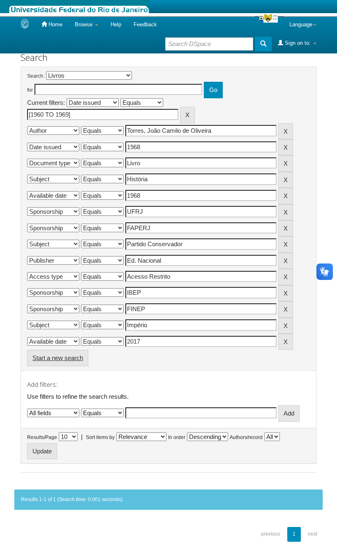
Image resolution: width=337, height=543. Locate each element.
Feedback (145, 24)
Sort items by (100, 437)
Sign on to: (297, 43)
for (30, 90)
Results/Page (42, 437)
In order (176, 437)
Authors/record (246, 437)
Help (116, 24)
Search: (35, 76)
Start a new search (57, 357)
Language (300, 24)
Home (54, 24)
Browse (84, 24)
